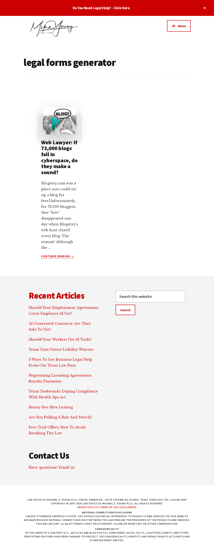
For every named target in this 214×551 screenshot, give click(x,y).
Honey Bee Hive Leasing (51, 407)
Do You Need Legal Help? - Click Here (101, 7)
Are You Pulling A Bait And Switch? (60, 417)
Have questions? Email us (52, 467)
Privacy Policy (87, 507)
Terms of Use (108, 507)
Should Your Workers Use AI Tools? (60, 339)
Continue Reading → (57, 256)
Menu (182, 26)
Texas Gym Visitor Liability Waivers (61, 349)
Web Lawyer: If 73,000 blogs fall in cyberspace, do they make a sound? (59, 157)
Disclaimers (128, 507)
